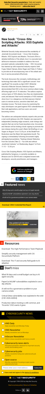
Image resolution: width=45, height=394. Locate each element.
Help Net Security (12, 29)
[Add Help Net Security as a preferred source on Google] (41, 34)
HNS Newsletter (12, 330)
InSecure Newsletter (14, 336)
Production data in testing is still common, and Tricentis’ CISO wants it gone (21, 304)
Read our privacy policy (15, 385)
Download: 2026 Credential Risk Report (16, 205)
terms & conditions (32, 372)
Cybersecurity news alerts (17, 343)
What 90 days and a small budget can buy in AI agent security (21, 190)
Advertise (34, 385)
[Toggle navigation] (42, 11)
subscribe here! (29, 6)
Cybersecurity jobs (13, 351)
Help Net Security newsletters (16, 2)
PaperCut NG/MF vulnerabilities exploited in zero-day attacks (21, 194)
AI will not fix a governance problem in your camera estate (20, 197)
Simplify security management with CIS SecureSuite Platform (18, 255)
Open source (11, 359)
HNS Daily (9, 323)
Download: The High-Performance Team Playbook (22, 249)
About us (26, 385)
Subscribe (38, 368)
